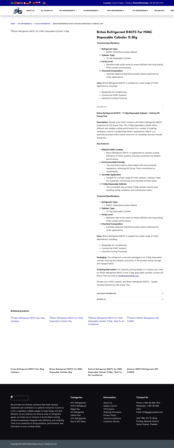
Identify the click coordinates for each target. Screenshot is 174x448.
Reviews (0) (101, 299)
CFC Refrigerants (140, 10)
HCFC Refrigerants (115, 10)
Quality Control (110, 406)
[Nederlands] (18, 3)
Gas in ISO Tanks (78, 421)
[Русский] (37, 3)
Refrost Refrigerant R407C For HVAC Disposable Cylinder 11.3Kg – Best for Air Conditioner (105, 372)
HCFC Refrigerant (78, 406)
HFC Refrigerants (67, 10)
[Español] (41, 3)
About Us (30, 10)
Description (101, 107)
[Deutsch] (27, 3)
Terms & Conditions (112, 418)
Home (17, 10)
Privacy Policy (109, 415)
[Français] (24, 3)
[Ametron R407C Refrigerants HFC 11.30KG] (145, 340)
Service (116, 421)
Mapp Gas (75, 409)
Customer (108, 421)
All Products (47, 10)
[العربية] (12, 3)
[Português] (34, 3)
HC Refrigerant (77, 412)
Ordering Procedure (112, 412)
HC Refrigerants (91, 10)
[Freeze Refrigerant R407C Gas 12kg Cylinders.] (29, 340)
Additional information (106, 293)
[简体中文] (15, 3)
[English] (21, 3)
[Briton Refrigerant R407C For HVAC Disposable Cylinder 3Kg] (67, 340)
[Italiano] (30, 3)
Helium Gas (159, 10)
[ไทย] (44, 3)
